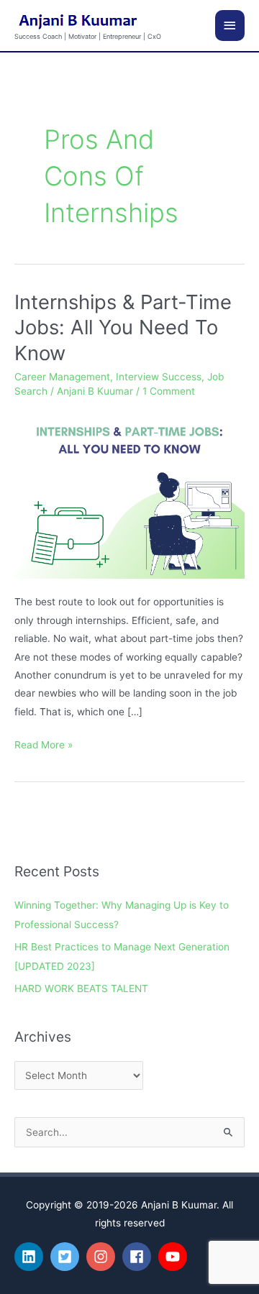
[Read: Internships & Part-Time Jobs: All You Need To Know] (129, 494)
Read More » (43, 743)
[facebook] (138, 1256)
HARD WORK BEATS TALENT (81, 988)
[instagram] (102, 1256)
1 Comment (168, 391)
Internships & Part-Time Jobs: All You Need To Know (123, 327)
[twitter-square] (66, 1256)
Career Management (62, 376)
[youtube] (174, 1256)
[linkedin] (30, 1256)
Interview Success (158, 376)
